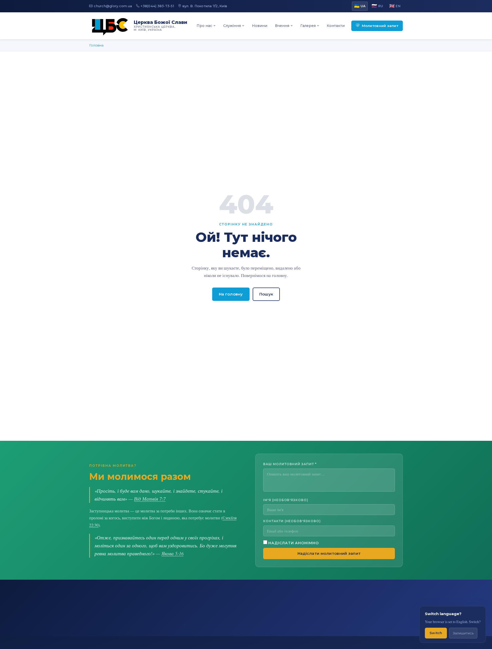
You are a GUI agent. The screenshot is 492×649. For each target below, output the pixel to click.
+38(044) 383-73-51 (157, 6)
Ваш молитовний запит (290, 464)
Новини (259, 26)
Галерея (308, 26)
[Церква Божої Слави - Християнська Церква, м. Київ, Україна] (110, 26)
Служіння (232, 26)
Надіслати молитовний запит (329, 553)
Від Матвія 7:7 (150, 498)
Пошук (266, 294)
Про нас (204, 26)
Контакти (336, 26)
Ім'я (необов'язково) (285, 500)
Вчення (282, 26)
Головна (96, 45)
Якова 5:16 (172, 553)
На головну (231, 294)
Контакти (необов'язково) (292, 521)
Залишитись (463, 633)
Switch (435, 633)
